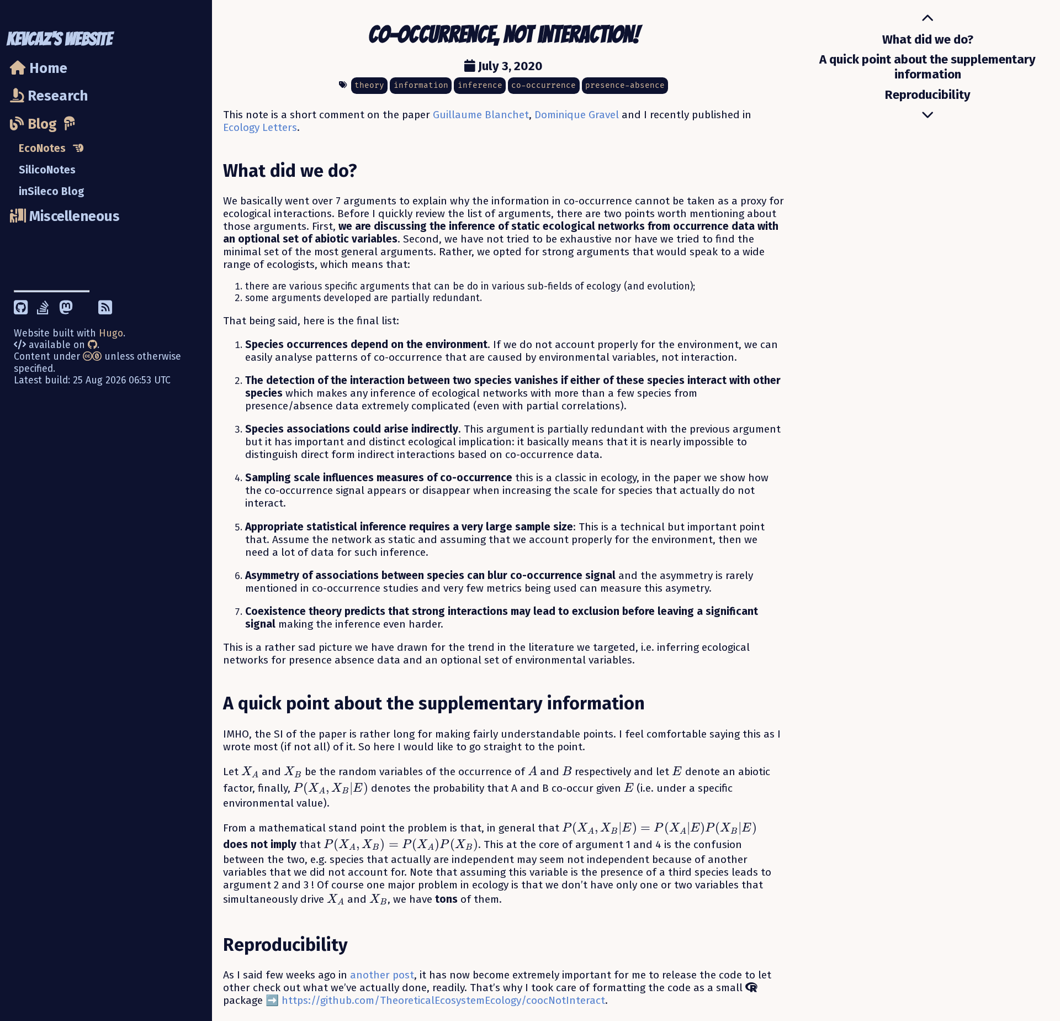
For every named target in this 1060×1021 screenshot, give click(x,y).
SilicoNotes (47, 170)
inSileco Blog (51, 191)
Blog (40, 124)
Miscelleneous (73, 216)
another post (382, 975)
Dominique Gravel (576, 114)
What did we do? (927, 39)
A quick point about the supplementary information (927, 67)
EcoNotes (42, 148)
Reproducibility (928, 94)
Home (46, 68)
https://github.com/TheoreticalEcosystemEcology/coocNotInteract (443, 1000)
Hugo (111, 333)
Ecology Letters (260, 127)
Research (56, 95)
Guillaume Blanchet (481, 114)
